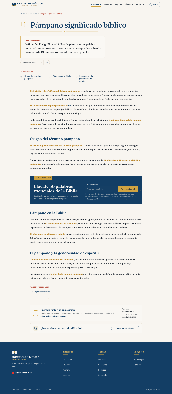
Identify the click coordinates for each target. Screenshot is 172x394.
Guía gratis (102, 375)
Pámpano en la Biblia (62, 76)
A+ (47, 62)
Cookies (37, 389)
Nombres (108, 4)
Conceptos (102, 364)
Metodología (139, 359)
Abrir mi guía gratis (128, 189)
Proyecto (140, 4)
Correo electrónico (91, 185)
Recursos (102, 370)
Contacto (137, 364)
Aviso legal (15, 389)
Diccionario (96, 4)
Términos (48, 389)
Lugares (118, 4)
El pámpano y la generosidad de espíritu (86, 78)
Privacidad (27, 389)
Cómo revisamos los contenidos (53, 316)
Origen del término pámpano (32, 77)
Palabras (66, 364)
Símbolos (129, 4)
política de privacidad (92, 199)
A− (40, 62)
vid (69, 105)
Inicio (22, 14)
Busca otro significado (125, 328)
